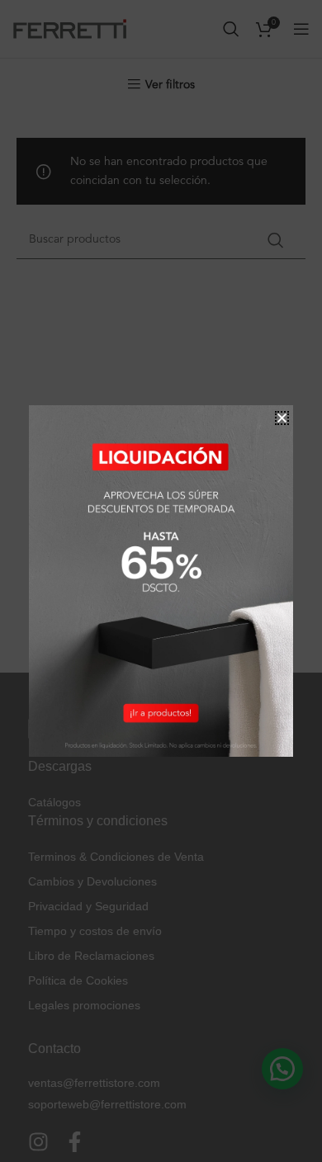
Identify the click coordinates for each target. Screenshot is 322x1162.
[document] (161, 581)
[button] (282, 418)
